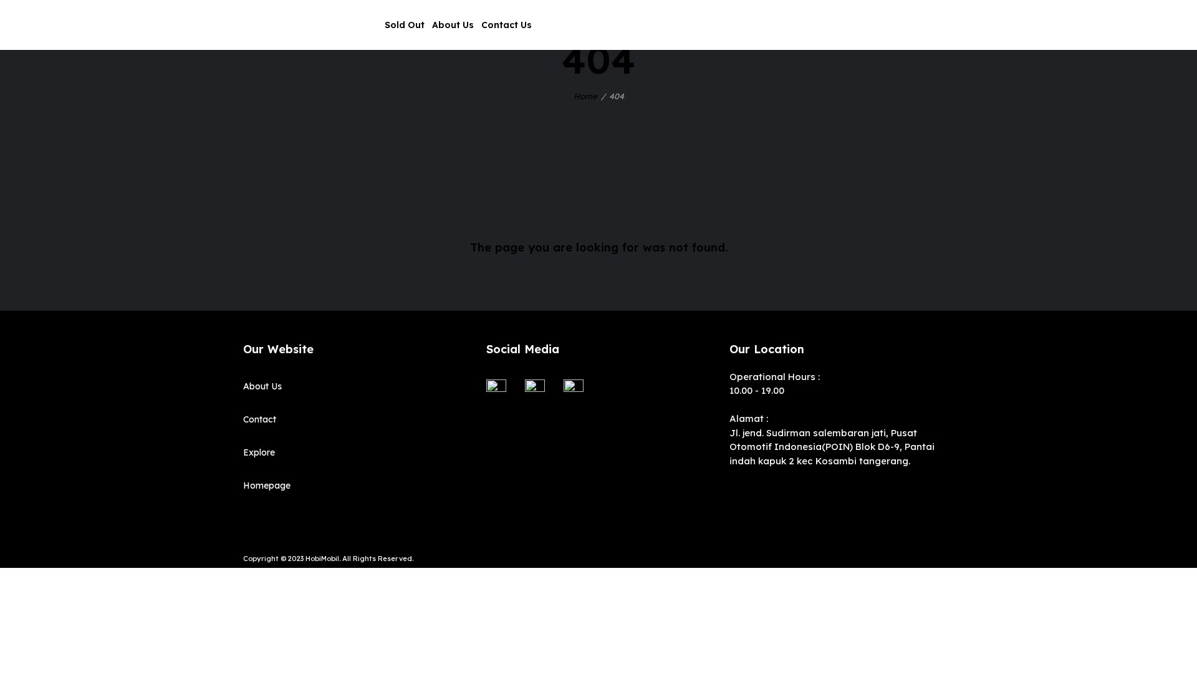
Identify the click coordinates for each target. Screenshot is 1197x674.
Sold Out (405, 25)
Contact (259, 419)
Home (585, 96)
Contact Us (506, 25)
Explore (259, 452)
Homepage (267, 485)
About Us (453, 25)
